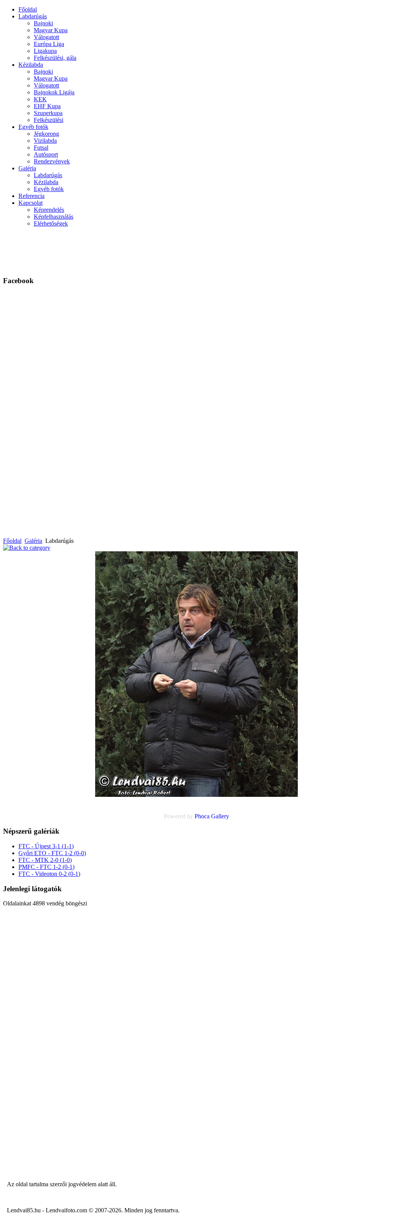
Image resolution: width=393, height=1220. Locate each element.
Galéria (27, 168)
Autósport (46, 154)
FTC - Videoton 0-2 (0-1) (49, 873)
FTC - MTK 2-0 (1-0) (45, 860)
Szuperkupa (48, 113)
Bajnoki (43, 23)
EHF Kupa (47, 106)
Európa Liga (49, 44)
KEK (40, 99)
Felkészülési (48, 120)
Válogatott (46, 37)
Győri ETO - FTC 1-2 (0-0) (52, 853)
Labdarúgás (32, 16)
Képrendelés (49, 209)
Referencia (31, 196)
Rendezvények (52, 161)
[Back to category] (26, 547)
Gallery (220, 816)
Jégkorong (46, 133)
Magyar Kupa (51, 30)
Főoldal (27, 9)
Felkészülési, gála (55, 57)
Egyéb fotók (33, 127)
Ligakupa (45, 51)
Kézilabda (30, 64)
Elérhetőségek (51, 223)
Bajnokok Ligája (54, 92)
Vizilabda (45, 140)
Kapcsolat (30, 202)
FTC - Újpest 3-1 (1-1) (46, 846)
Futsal (41, 147)
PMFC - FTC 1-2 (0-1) (46, 867)
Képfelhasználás (53, 216)
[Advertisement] (208, 250)
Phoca (202, 816)
